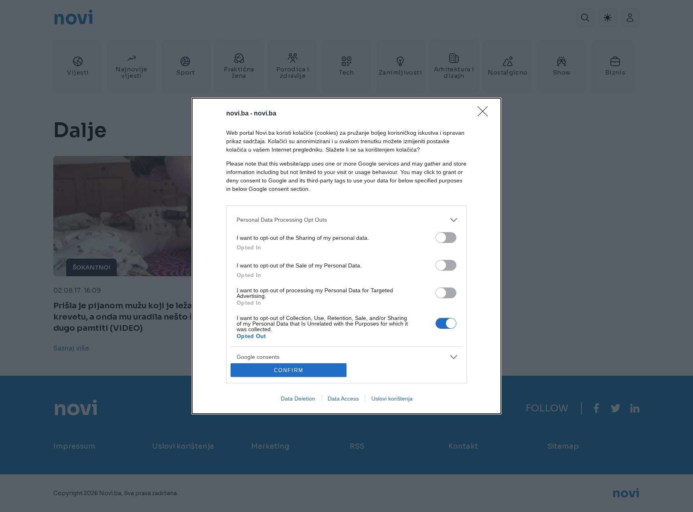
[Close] (485, 113)
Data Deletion (298, 398)
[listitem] (346, 220)
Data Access (343, 398)
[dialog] (346, 256)
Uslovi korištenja (392, 398)
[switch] (446, 237)
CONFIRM (289, 370)
